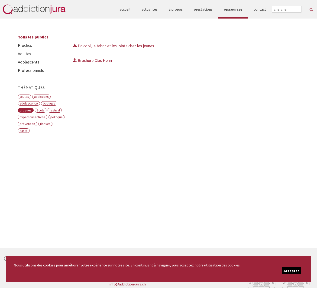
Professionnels (31, 70)
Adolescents (28, 62)
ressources (233, 9)
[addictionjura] (34, 9)
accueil (125, 9)
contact (260, 9)
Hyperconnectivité (32, 117)
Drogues (26, 110)
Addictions (41, 97)
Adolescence (29, 103)
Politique (56, 117)
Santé (24, 131)
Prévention (27, 124)
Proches (25, 45)
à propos (176, 9)
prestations (203, 9)
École (41, 110)
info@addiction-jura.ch (127, 284)
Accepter (291, 270)
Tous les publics (33, 37)
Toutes (24, 97)
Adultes (24, 53)
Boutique (49, 103)
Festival (54, 110)
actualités (150, 9)
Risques (45, 124)
